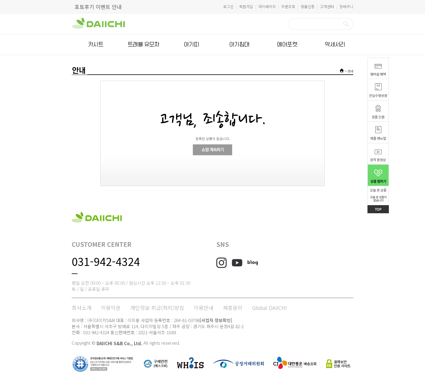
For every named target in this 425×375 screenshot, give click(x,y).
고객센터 (327, 6)
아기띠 (191, 44)
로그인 (228, 6)
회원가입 (246, 6)
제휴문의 (233, 307)
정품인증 (308, 6)
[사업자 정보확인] (216, 320)
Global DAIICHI (269, 307)
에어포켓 (287, 44)
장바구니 (346, 6)
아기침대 (239, 44)
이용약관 (111, 307)
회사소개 (81, 307)
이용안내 (203, 307)
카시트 (95, 44)
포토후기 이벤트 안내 (98, 6)
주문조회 (288, 6)
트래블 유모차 (143, 44)
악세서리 (335, 44)
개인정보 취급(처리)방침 (157, 307)
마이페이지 (267, 6)
